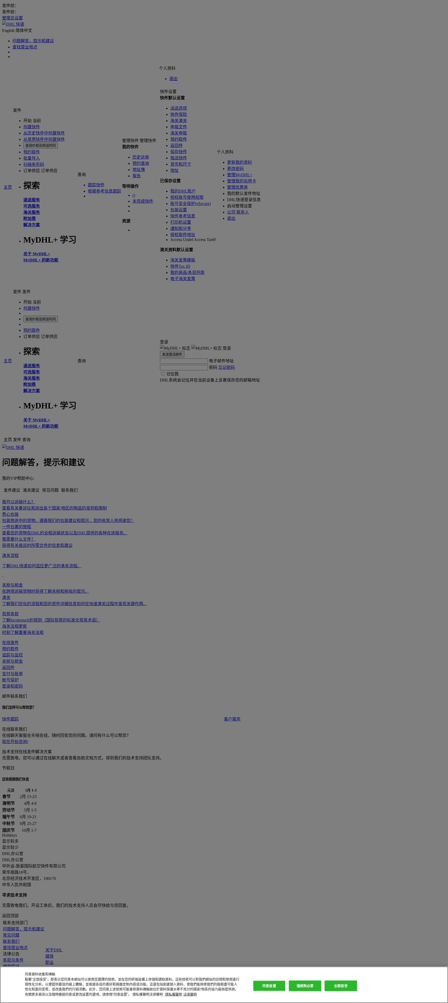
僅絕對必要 (305, 986)
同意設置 (269, 986)
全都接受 (341, 986)
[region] (224, 984)
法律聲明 (190, 994)
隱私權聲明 (173, 994)
